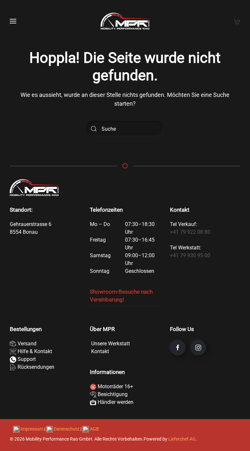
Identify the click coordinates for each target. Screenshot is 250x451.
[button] (13, 21)
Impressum (32, 428)
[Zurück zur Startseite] (125, 21)
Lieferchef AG (182, 439)
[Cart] (237, 21)
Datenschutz (66, 428)
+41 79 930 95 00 (190, 255)
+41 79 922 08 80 (190, 232)
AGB (94, 428)
